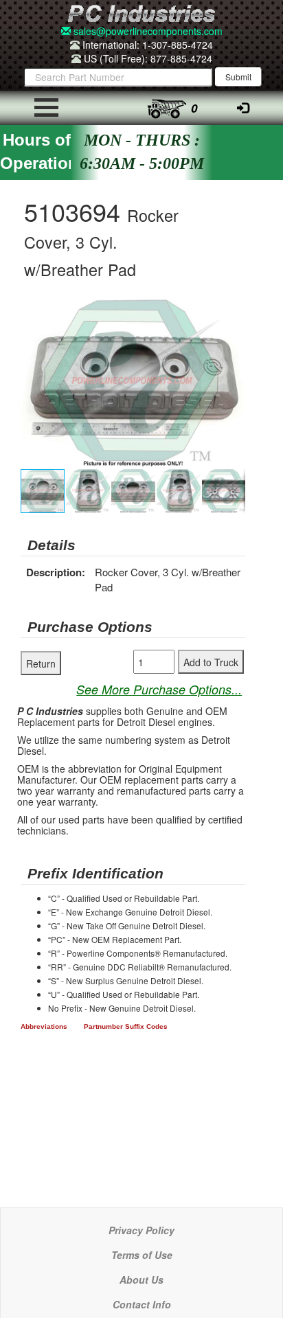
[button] (233, 312)
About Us (141, 1279)
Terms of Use (141, 1255)
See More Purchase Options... (159, 689)
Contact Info (142, 1304)
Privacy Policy (141, 1230)
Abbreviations (44, 1026)
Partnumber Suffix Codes (126, 1026)
